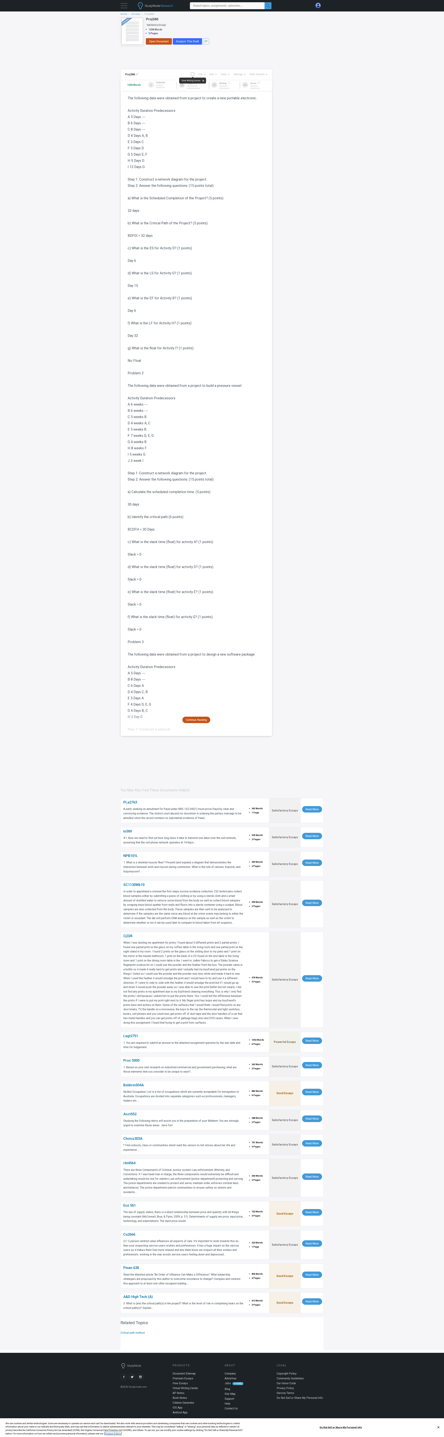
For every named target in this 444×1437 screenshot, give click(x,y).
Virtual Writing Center (185, 1388)
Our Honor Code (286, 1383)
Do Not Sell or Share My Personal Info (341, 1427)
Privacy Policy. (113, 1433)
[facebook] (125, 1379)
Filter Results (257, 74)
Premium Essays (183, 1378)
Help (227, 1403)
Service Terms (285, 1393)
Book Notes (180, 1397)
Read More (312, 809)
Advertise (230, 1378)
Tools (224, 74)
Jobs (228, 1383)
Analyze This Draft (187, 41)
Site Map (230, 1394)
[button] (124, 6)
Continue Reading (196, 720)
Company (230, 1373)
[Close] (438, 1427)
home (124, 14)
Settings (238, 74)
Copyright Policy (287, 1373)
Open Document (159, 41)
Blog (227, 1389)
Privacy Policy (285, 1388)
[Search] (267, 5)
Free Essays (180, 1383)
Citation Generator (183, 1402)
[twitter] (133, 1379)
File (201, 74)
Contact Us (231, 1408)
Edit (211, 74)
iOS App (177, 1407)
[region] (222, 1427)
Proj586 (152, 19)
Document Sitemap (184, 1373)
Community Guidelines (290, 1378)
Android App (180, 1412)
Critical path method (133, 1332)
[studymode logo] (161, 5)
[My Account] (319, 5)
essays (136, 14)
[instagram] (141, 1379)
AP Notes (178, 1393)
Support (229, 1398)
